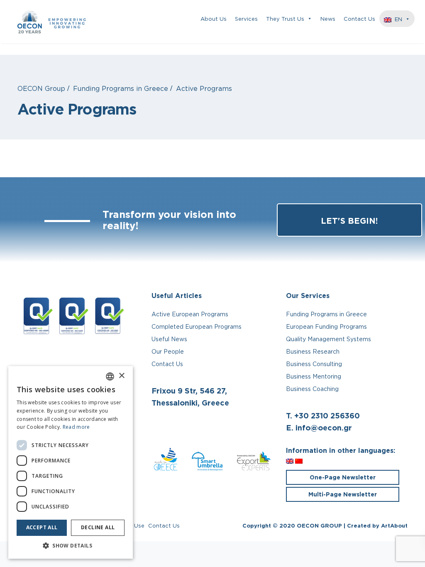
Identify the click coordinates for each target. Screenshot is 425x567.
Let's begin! (349, 220)
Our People (167, 351)
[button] (71, 545)
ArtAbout (394, 525)
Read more (76, 426)
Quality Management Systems (328, 339)
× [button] (121, 376)
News (327, 19)
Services (246, 19)
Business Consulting (314, 364)
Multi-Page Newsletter (342, 494)
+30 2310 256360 (327, 415)
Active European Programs (189, 314)
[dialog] (70, 462)
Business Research (313, 351)
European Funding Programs (326, 326)
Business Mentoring (313, 376)
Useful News (169, 339)
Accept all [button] (42, 527)
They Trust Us (285, 19)
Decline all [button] (98, 527)
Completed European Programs (196, 326)
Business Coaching (312, 389)
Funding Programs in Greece (326, 314)
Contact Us (359, 19)
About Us (213, 19)
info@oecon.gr (324, 427)
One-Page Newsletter (343, 477)
